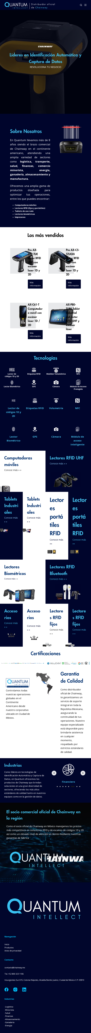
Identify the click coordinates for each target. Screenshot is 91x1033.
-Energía (8, 1025)
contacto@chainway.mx (15, 967)
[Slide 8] (79, 786)
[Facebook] (6, 989)
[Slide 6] (74, 786)
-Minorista (9, 1010)
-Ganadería (9, 1022)
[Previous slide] (54, 773)
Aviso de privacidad (13, 950)
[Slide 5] (71, 786)
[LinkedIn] (24, 989)
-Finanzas (9, 1016)
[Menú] (85, 5)
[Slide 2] (62, 786)
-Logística (9, 1006)
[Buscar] (81, 5)
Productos (9, 947)
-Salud (7, 1013)
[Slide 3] (65, 786)
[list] (68, 773)
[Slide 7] (76, 786)
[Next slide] (83, 773)
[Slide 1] (58, 786)
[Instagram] (15, 989)
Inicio (7, 944)
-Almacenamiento (12, 1019)
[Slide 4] (68, 786)
